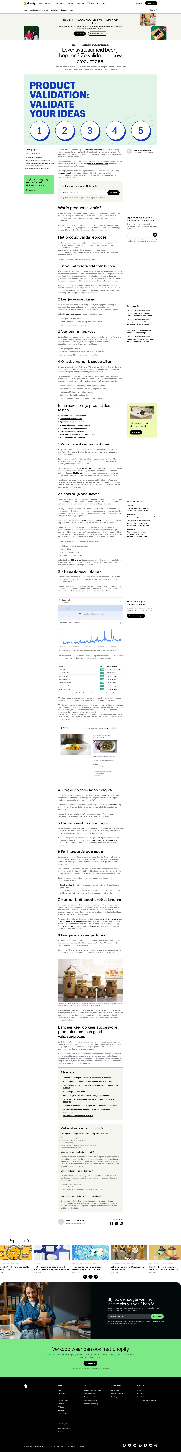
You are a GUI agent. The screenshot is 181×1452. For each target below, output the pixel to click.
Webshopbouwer (64, 1428)
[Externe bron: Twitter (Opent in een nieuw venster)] (129, 1445)
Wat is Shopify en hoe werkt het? (76, 1092)
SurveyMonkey (111, 805)
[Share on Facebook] (111, 1223)
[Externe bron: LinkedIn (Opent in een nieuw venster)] (150, 1445)
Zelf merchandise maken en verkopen (78, 1116)
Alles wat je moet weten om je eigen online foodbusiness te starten (90, 1106)
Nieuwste (64, 10)
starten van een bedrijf (93, 150)
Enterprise (80, 3)
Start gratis (151, 3)
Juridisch (61, 1410)
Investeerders (62, 1397)
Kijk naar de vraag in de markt (72, 422)
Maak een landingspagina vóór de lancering (77, 434)
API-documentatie (117, 1393)
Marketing (54, 10)
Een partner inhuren (91, 1397)
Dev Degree (115, 1397)
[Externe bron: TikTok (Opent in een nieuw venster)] (145, 1445)
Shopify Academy (90, 1400)
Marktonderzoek (80, 473)
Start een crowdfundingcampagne (73, 428)
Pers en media (63, 1400)
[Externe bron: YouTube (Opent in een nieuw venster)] (134, 1445)
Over (59, 1390)
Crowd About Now (110, 840)
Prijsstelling (70, 3)
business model (64, 173)
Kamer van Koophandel (69, 843)
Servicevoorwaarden (55, 1446)
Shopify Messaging (65, 926)
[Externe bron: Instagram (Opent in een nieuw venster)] (140, 1445)
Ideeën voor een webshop (39, 10)
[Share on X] (116, 1223)
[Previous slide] (85, 1277)
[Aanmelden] (155, 235)
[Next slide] (96, 1277)
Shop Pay (140, 1393)
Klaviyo (90, 926)
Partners (61, 1404)
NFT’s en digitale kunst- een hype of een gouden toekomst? (87, 1096)
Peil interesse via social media (72, 431)
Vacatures (61, 1393)
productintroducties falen (97, 164)
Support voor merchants (92, 1390)
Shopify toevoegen (136, 616)
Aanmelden (157, 1316)
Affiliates (61, 1407)
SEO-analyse (76, 560)
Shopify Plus (141, 1397)
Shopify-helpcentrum (91, 1393)
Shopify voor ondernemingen (147, 1400)
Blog (25, 10)
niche (87, 398)
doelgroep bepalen (73, 314)
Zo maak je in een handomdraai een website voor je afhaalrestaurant (90, 1081)
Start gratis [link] (113, 193)
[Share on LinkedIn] (121, 1223)
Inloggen (139, 3)
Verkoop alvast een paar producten (74, 416)
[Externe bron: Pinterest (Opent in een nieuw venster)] (155, 1445)
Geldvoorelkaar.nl (93, 840)
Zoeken (152, 10)
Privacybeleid (71, 1446)
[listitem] (90, 1259)
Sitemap (82, 1446)
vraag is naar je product (91, 520)
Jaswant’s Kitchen (89, 468)
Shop (139, 1390)
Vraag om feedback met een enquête (75, 425)
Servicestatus (62, 1414)
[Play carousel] (90, 1277)
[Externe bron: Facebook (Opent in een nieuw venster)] (124, 1445)
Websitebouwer (63, 1432)
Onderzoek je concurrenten (71, 419)
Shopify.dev (115, 1390)
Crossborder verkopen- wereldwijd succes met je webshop (87, 1078)
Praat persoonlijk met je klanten (72, 437)
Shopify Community (91, 1404)
